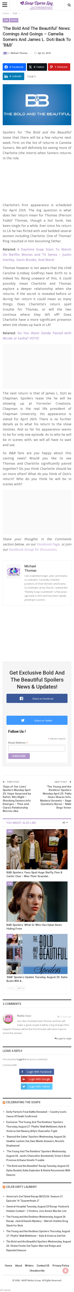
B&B (6, 20)
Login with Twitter (39, 1086)
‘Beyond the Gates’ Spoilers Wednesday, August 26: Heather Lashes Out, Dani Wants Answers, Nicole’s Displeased (36, 1141)
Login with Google (39, 1079)
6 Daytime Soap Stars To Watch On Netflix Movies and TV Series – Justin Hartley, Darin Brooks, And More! (37, 254)
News (14, 20)
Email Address (18, 742)
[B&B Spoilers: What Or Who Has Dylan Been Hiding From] (37, 901)
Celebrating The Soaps (23, 1102)
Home (8, 1265)
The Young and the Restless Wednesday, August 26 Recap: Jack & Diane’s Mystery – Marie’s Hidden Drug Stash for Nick (37, 1221)
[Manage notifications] (65, 1271)
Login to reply (64, 1038)
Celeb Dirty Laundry (21, 1187)
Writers (29, 1265)
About (18, 1265)
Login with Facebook (39, 1071)
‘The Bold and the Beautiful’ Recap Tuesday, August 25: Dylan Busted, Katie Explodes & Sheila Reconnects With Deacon (38, 1170)
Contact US (43, 1265)
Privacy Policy (60, 1265)
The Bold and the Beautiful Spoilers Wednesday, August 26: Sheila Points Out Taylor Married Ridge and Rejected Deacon (38, 1246)
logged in (22, 1059)
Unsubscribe (37, 1270)
